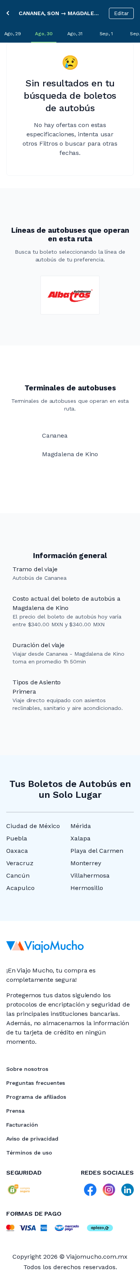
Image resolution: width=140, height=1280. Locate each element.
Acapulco (20, 888)
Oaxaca (17, 850)
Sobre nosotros (27, 1069)
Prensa (15, 1111)
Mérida (80, 826)
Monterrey (85, 863)
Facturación (22, 1125)
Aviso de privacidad (32, 1139)
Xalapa (80, 838)
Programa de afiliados (36, 1097)
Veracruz (19, 863)
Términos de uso (29, 1152)
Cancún (18, 875)
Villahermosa (90, 875)
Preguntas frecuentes (35, 1083)
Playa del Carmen (96, 850)
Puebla (16, 838)
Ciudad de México (33, 826)
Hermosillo (86, 888)
